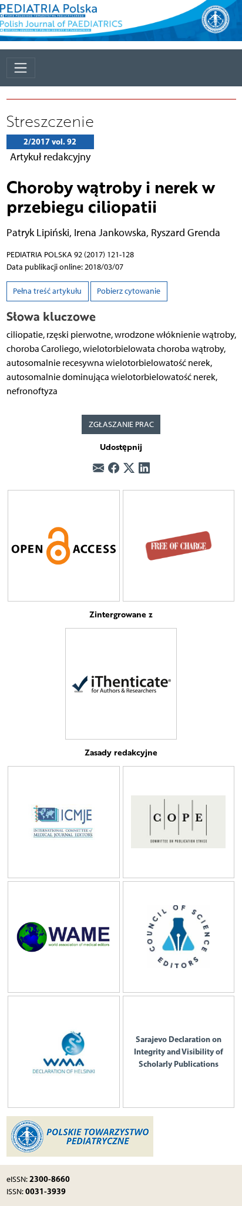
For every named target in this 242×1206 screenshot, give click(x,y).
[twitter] (129, 469)
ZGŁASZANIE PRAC (121, 424)
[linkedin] (144, 469)
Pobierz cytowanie (128, 291)
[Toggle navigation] (20, 68)
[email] (98, 469)
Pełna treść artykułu (47, 291)
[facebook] (113, 469)
